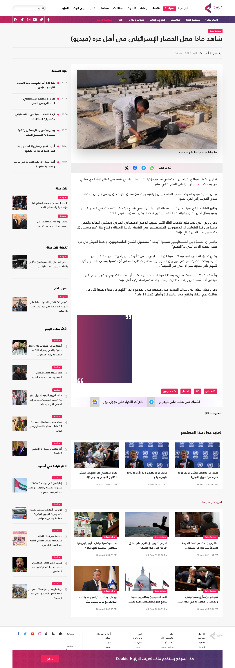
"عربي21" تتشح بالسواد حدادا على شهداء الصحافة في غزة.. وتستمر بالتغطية (49, 306)
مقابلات (175, 19)
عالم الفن (138, 642)
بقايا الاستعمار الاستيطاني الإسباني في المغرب (39, 101)
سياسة (169, 8)
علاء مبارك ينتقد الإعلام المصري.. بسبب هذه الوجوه (47, 375)
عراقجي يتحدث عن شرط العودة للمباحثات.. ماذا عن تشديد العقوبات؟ (200, 546)
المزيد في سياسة (212, 502)
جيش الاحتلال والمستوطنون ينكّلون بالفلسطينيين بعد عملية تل (48, 264)
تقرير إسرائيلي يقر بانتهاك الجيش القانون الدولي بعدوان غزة (98, 475)
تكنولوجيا (138, 647)
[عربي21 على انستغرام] (28, 19)
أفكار (93, 8)
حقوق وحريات (157, 19)
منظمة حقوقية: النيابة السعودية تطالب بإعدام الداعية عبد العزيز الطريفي (46, 540)
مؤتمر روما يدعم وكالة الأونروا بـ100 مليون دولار (146, 475)
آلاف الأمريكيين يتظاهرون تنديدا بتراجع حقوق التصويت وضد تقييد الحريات (148, 600)
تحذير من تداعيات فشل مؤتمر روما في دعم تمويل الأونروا (198, 475)
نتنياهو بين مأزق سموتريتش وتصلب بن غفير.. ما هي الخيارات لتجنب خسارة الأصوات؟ (199, 600)
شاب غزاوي (169, 391)
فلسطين (210, 391)
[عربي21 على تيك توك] (22, 19)
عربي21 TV (137, 637)
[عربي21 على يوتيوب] (35, 19)
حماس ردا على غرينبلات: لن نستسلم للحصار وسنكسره (52, 224)
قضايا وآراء (168, 642)
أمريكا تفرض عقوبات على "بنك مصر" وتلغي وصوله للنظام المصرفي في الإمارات (45, 350)
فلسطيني (130, 179)
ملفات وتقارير (136, 19)
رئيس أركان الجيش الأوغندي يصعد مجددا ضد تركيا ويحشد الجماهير (46, 567)
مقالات (117, 8)
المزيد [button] (65, 8)
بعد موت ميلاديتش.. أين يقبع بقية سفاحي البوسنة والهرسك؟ (97, 545)
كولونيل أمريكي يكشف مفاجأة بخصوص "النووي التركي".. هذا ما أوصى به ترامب (46, 514)
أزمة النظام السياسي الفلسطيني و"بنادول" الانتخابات (35, 117)
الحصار (198, 184)
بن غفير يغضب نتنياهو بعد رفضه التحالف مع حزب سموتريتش (98, 599)
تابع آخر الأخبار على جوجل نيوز (123, 402)
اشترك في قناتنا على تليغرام (179, 402)
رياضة (143, 8)
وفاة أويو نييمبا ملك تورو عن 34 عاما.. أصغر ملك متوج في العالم (46, 426)
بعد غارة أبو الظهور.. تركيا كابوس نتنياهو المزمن (36, 85)
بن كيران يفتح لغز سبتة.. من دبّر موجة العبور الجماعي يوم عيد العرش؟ (45, 593)
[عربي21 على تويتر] (41, 19)
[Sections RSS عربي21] (60, 634)
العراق (108, 637)
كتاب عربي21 (167, 637)
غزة (99, 179)
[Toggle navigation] (43, 8)
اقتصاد (156, 8)
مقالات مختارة (167, 647)
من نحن (70, 646)
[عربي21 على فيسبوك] (48, 19)
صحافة (105, 8)
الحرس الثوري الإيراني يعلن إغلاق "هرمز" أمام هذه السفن (148, 545)
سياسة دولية (104, 19)
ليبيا (109, 642)
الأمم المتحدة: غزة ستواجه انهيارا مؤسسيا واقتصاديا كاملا (50, 205)
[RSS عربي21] (15, 19)
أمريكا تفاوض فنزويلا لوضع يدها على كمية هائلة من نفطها (36, 148)
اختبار (120, 19)
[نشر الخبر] (126, 168)
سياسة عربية (193, 19)
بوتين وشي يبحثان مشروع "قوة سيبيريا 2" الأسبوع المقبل (36, 132)
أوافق (50, 658)
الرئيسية (182, 8)
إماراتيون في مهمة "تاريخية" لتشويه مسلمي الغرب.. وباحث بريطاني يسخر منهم (45, 487)
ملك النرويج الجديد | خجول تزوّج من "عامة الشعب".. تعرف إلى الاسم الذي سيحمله (45, 400)
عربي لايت (79, 8)
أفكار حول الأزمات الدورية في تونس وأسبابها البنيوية (34, 164)
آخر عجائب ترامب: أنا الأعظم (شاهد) (47, 451)
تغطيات (131, 8)
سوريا (108, 647)
